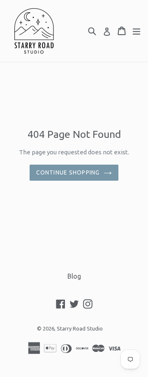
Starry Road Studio (80, 328)
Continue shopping (67, 172)
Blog (74, 276)
